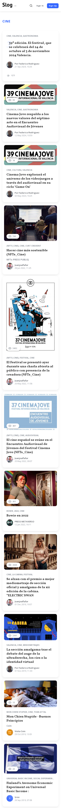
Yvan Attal (40, 712)
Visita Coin (20, 731)
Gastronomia (30, 36)
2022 (16, 511)
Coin (9, 726)
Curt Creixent (33, 245)
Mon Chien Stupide (17, 712)
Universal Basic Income (19, 778)
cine (9, 36)
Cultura (16, 170)
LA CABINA (17, 574)
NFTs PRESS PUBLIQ (18, 259)
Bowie (10, 511)
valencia (17, 36)
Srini (17, 797)
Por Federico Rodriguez (27, 63)
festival (24, 357)
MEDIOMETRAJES (31, 645)
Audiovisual (32, 435)
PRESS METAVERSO (24, 521)
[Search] (31, 5)
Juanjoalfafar (21, 265)
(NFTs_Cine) (13, 245)
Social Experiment (43, 778)
